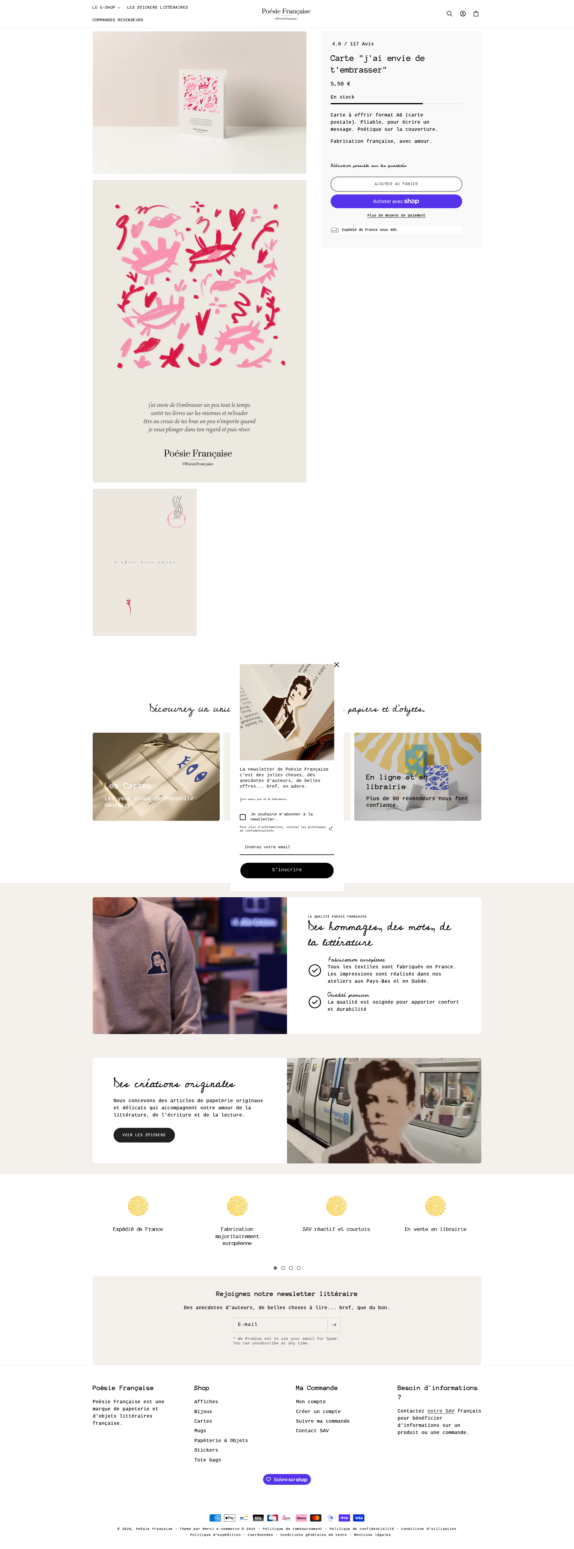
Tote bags (207, 1460)
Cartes (203, 1421)
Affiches (206, 1402)
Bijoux (203, 1412)
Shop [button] (202, 1388)
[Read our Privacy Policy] (330, 828)
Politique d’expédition (215, 1535)
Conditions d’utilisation (429, 1529)
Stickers (206, 1450)
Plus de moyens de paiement (396, 216)
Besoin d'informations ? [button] (438, 1392)
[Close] (336, 664)
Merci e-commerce (221, 1529)
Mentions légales (372, 1535)
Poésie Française (155, 1529)
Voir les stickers (144, 1135)
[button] (106, 7)
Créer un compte (318, 1412)
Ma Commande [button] (317, 1388)
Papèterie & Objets (221, 1441)
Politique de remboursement (293, 1529)
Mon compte (311, 1402)
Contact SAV (312, 1431)
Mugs (200, 1431)
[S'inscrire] (334, 1325)
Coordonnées (260, 1535)
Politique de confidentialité (362, 1529)
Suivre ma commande (323, 1421)
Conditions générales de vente (313, 1535)
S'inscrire (287, 870)
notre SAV (441, 1411)
